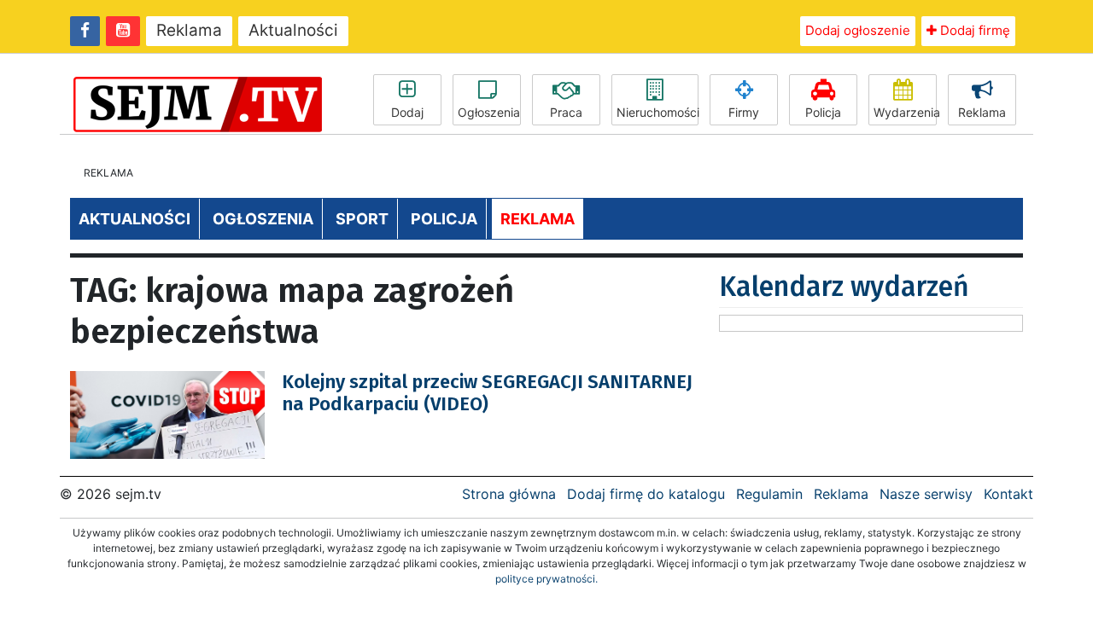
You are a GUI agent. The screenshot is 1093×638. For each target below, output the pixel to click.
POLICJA (444, 219)
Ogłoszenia (489, 112)
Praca (566, 112)
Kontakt (1008, 493)
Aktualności (293, 30)
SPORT (362, 219)
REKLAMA (537, 219)
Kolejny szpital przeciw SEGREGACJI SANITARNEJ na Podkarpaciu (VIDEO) (487, 392)
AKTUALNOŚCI (134, 219)
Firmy (743, 112)
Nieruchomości (657, 112)
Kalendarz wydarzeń (844, 286)
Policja (823, 112)
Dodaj (407, 112)
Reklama (189, 30)
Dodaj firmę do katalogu (646, 493)
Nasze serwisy (926, 493)
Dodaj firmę (973, 30)
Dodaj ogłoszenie (857, 30)
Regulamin (769, 493)
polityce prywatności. (546, 578)
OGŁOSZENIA (263, 219)
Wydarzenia (905, 112)
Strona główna (509, 493)
